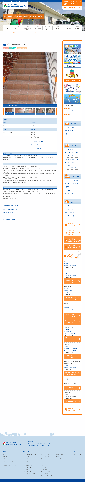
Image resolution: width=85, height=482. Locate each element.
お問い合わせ (6, 463)
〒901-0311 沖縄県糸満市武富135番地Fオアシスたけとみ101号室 (70, 348)
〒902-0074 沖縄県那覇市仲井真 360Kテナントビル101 (69, 331)
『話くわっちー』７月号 (69, 116)
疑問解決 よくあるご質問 (72, 224)
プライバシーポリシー (8, 460)
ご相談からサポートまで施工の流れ (72, 232)
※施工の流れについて (8, 212)
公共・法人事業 (37, 27)
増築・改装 (69, 149)
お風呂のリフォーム (72, 159)
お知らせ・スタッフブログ (8, 461)
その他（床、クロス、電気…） (72, 167)
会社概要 (5, 456)
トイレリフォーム (71, 155)
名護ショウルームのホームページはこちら (72, 298)
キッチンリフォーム (72, 152)
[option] (30, 79)
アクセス (5, 458)
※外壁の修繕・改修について (37, 141)
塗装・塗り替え (71, 127)
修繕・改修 (69, 130)
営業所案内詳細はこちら (72, 409)
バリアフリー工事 (71, 162)
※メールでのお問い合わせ (9, 219)
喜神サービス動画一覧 (72, 80)
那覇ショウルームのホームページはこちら (72, 339)
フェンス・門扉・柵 (72, 183)
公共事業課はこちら (71, 387)
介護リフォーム (71, 209)
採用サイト (77, 27)
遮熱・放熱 (69, 137)
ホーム (4, 32)
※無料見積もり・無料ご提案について (11, 205)
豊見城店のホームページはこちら (72, 356)
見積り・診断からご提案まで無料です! (73, 240)
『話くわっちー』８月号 (69, 110)
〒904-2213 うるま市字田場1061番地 (70, 264)
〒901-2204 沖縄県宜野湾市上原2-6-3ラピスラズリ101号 (70, 308)
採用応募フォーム (77, 454)
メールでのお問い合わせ (73, 7)
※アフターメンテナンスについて (10, 209)
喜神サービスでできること (27, 28)
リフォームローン (44, 473)
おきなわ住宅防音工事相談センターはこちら (72, 373)
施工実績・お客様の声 (12, 32)
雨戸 (67, 187)
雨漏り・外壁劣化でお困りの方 (30, 454)
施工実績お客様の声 (47, 28)
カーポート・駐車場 (72, 180)
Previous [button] (4, 79)
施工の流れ (57, 27)
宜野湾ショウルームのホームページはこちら (72, 315)
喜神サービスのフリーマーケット (63, 463)
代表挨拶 (5, 454)
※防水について (34, 144)
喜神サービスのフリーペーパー (62, 461)
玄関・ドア (69, 193)
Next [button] (56, 79)
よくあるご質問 (67, 27)
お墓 (67, 206)
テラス (68, 190)
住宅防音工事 (70, 212)
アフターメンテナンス (45, 471)
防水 (67, 134)
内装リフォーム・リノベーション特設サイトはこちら (72, 321)
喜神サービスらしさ (17, 28)
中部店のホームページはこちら (72, 281)
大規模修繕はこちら (71, 401)
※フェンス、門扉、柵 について (38, 148)
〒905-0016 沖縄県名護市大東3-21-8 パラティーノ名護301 (72, 290)
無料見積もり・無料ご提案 (46, 475)
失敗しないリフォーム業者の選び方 (10, 465)
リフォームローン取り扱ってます (73, 246)
